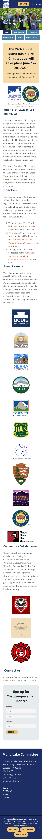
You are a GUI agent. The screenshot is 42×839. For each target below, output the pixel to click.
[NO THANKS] (39, 827)
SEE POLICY (21, 834)
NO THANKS (27, 829)
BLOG (5, 787)
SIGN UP (12, 732)
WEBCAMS (7, 791)
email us (7, 680)
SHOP (5, 794)
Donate (23, 4)
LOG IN (6, 797)
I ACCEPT (13, 829)
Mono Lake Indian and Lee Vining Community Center (21, 256)
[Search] (36, 4)
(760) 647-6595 (9, 777)
